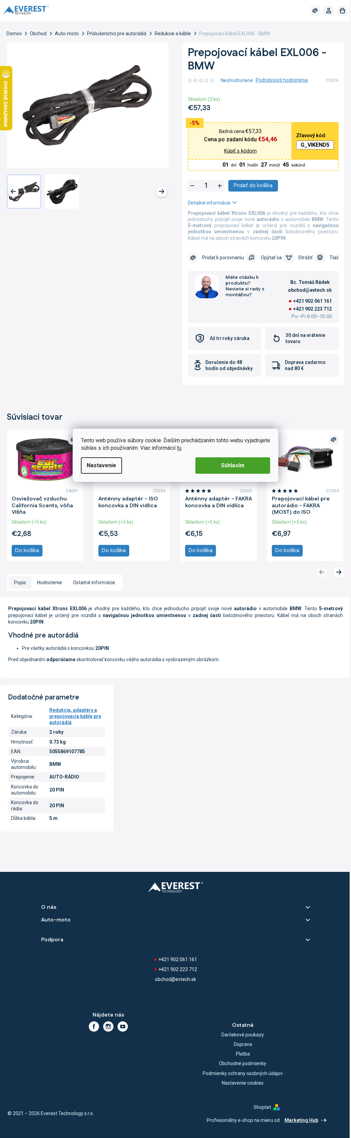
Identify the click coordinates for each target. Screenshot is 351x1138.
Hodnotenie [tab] (49, 581)
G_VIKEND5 (309, 145)
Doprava (239, 1043)
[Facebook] (92, 1025)
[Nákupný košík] (337, 10)
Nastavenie (99, 465)
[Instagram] (107, 1025)
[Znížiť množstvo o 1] (190, 185)
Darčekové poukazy (239, 1033)
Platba (239, 1053)
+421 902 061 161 (307, 301)
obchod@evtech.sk (173, 978)
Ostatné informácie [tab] (94, 581)
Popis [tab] (20, 581)
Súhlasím (230, 465)
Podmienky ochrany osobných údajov (239, 1072)
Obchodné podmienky (239, 1062)
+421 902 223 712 (307, 309)
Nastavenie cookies (239, 1082)
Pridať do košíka (250, 185)
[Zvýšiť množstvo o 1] (217, 185)
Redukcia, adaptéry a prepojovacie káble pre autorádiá (75, 715)
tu (176, 448)
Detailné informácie (206, 203)
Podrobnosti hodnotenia (279, 80)
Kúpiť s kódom (236, 151)
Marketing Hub (296, 1119)
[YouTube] (121, 1025)
